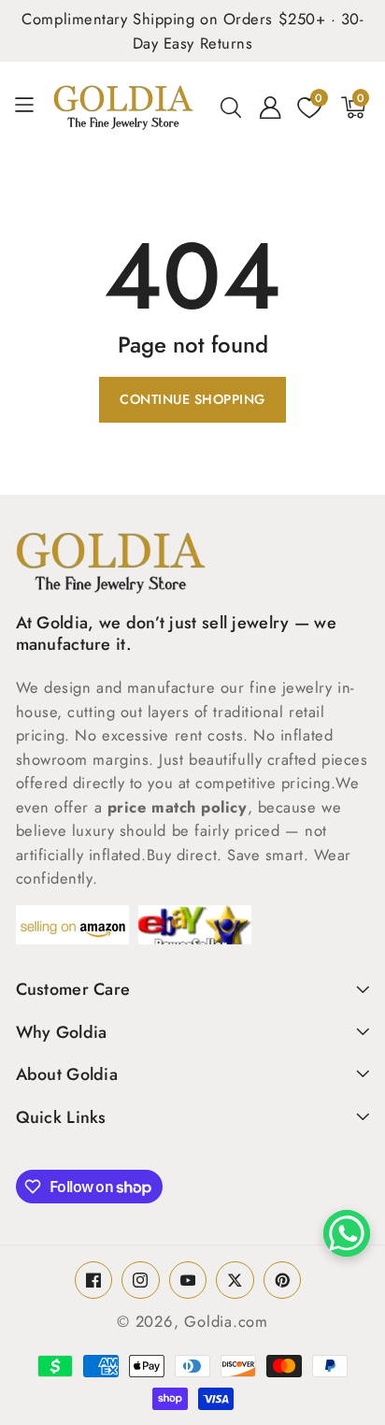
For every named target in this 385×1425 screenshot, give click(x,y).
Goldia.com (226, 1321)
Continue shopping (192, 399)
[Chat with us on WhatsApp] (346, 1233)
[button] (31, 107)
